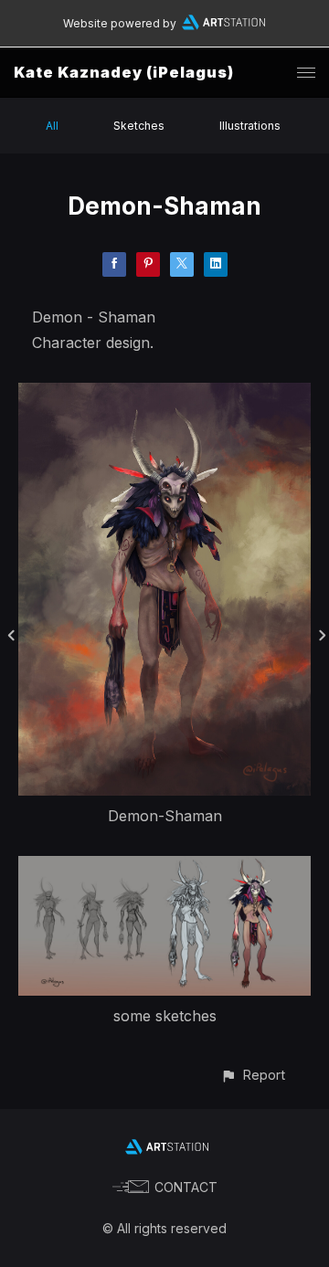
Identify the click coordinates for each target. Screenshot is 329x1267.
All (52, 125)
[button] (252, 1074)
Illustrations (250, 125)
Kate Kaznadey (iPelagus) (124, 72)
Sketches (138, 125)
